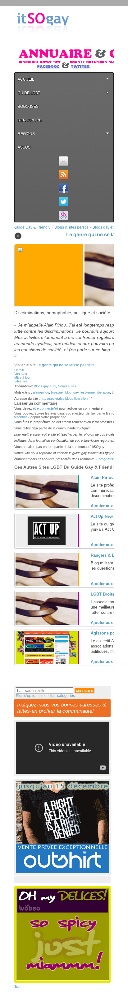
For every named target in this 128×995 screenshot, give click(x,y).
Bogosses (28, 106)
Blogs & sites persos (71, 227)
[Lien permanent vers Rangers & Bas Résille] (47, 585)
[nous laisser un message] (63, 161)
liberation (103, 392)
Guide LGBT (29, 93)
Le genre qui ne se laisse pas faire (66, 365)
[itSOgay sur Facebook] (63, 188)
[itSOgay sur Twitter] (63, 202)
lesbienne (87, 392)
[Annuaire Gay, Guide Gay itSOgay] (43, 40)
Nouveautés (67, 386)
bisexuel (57, 392)
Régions (26, 134)
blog (68, 392)
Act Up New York (107, 516)
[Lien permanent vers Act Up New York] (47, 546)
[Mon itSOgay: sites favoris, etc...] (63, 215)
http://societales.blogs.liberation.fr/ (66, 398)
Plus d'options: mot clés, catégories (45, 696)
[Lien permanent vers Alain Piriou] (47, 507)
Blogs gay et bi (105, 227)
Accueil (26, 79)
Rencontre (30, 120)
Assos (24, 147)
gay (76, 392)
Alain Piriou (102, 477)
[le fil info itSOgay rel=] (63, 174)
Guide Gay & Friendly (32, 227)
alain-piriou (41, 392)
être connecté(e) (45, 408)
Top (17, 986)
